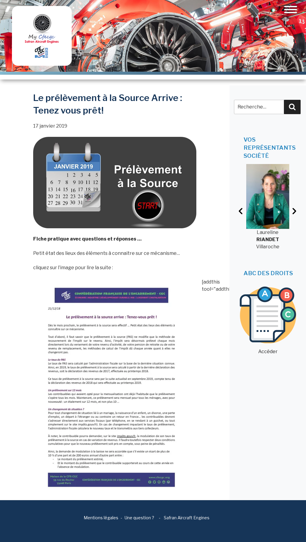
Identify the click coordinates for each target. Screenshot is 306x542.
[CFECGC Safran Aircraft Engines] (42, 36)
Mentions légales (101, 517)
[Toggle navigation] (290, 9)
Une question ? (139, 517)
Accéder (268, 351)
